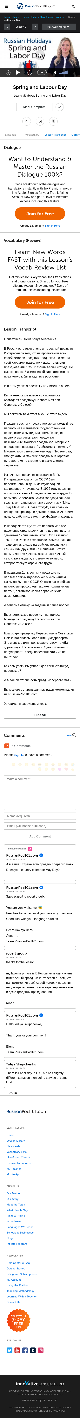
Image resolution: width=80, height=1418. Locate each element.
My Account (14, 1279)
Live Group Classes (19, 1157)
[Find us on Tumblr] (33, 1350)
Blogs (10, 1238)
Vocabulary (32, 134)
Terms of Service (47, 1411)
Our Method (14, 1193)
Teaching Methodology (20, 1290)
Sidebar (59, 27)
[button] (74, 6)
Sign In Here (52, 225)
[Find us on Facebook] (25, 1350)
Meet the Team (16, 1204)
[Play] (18, 72)
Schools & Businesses (20, 1232)
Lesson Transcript (55, 134)
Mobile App (13, 1174)
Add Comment (40, 836)
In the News (14, 1221)
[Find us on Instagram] (41, 1350)
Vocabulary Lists (17, 1151)
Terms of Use (49, 1400)
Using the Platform (18, 1285)
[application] (40, 55)
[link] (7, 27)
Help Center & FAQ (18, 1262)
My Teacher (14, 1168)
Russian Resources (18, 1163)
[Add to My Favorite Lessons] (26, 121)
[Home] (36, 9)
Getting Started (16, 1268)
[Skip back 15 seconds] (8, 72)
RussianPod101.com (50, 1394)
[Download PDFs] (53, 121)
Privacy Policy (31, 1400)
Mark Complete (34, 107)
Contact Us (13, 1302)
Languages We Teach (20, 1226)
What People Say (17, 1210)
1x (42, 72)
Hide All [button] (40, 715)
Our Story (12, 1198)
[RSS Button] (7, 746)
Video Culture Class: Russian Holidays (43, 17)
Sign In (19, 755)
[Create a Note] (40, 121)
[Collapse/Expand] (40, 735)
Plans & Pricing (16, 1215)
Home (10, 1135)
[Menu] (6, 6)
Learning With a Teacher (22, 1296)
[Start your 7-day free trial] (18, 1320)
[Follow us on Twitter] (10, 1350)
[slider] (64, 72)
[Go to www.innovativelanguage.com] (40, 1383)
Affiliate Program (17, 1243)
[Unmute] (55, 72)
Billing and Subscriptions (22, 1274)
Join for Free (40, 213)
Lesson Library (11, 17)
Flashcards (13, 1146)
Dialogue (10, 134)
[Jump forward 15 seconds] (29, 72)
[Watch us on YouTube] (17, 1350)
